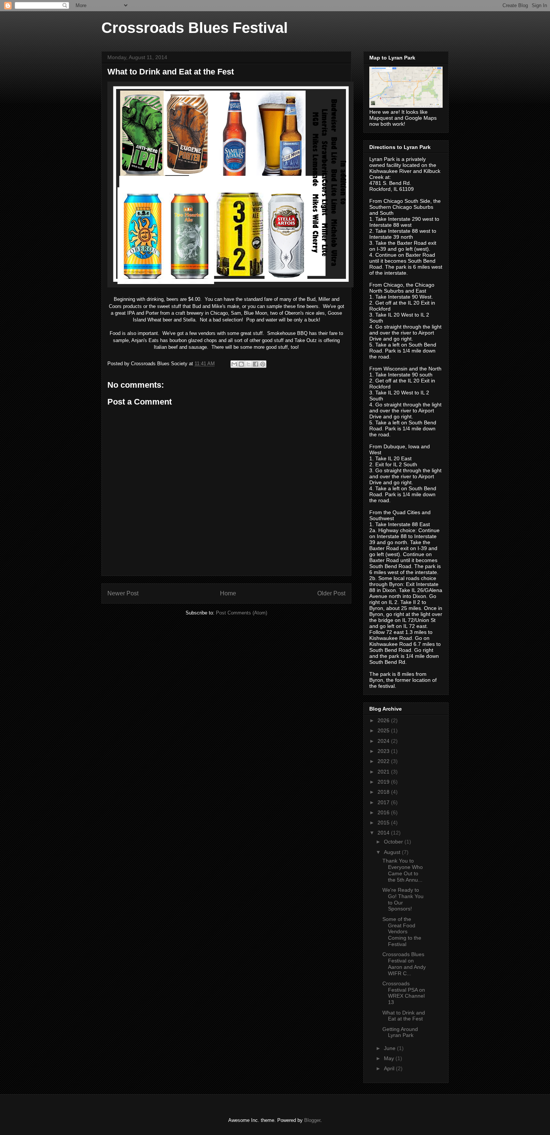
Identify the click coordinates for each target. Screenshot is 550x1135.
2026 (384, 720)
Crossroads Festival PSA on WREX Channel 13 (403, 992)
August (393, 852)
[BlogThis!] (241, 364)
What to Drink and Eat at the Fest (403, 1016)
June (390, 1048)
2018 (384, 792)
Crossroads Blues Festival (194, 27)
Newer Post (122, 593)
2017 (384, 802)
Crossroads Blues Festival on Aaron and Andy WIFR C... (404, 963)
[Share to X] (248, 364)
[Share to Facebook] (255, 364)
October (394, 842)
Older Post (331, 593)
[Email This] (234, 364)
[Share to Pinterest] (262, 364)
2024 (384, 741)
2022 (384, 761)
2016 (384, 812)
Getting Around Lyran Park (400, 1032)
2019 (384, 782)
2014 (384, 833)
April (390, 1068)
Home (228, 593)
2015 (384, 823)
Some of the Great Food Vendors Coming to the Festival (401, 931)
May (389, 1058)
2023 (384, 751)
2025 (384, 730)
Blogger (312, 1120)
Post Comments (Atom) (241, 613)
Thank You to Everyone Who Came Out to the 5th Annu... (402, 870)
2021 (384, 772)
